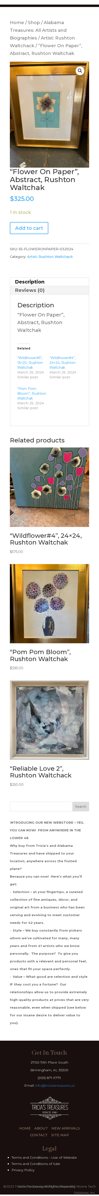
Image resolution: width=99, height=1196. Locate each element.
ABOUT (41, 1128)
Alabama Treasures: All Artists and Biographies (38, 30)
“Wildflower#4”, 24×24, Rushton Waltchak (63, 363)
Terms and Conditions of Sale (36, 1164)
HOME (25, 1128)
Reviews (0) (30, 290)
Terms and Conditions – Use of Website (44, 1157)
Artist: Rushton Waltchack (50, 257)
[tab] (49, 282)
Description (29, 282)
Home (17, 22)
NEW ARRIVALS (65, 1128)
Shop (34, 22)
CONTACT (39, 1135)
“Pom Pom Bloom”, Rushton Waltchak (31, 394)
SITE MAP (60, 1135)
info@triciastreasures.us (54, 1085)
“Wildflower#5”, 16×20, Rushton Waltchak (30, 363)
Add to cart (29, 228)
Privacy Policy (23, 1170)
